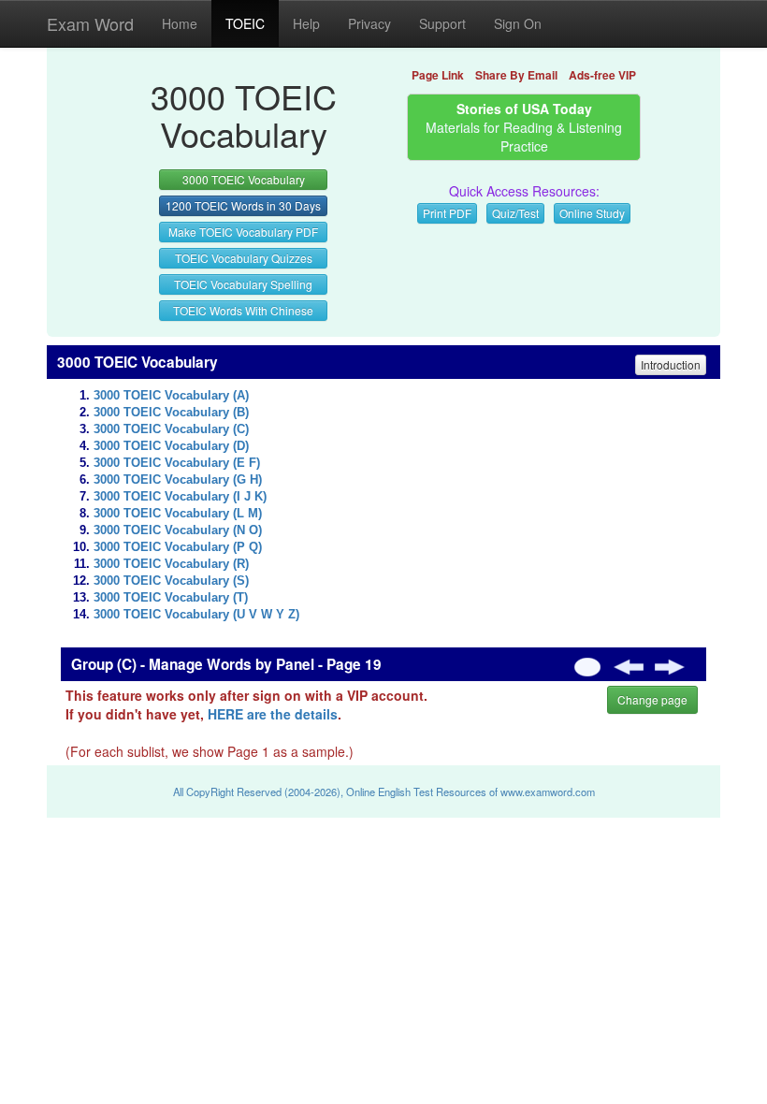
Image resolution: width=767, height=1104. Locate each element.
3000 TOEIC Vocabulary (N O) (178, 530)
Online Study (592, 213)
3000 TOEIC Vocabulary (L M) (178, 513)
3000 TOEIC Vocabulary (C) (171, 429)
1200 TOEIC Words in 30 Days (243, 205)
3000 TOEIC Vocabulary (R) (171, 564)
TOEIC (245, 23)
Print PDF (447, 213)
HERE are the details (273, 714)
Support (442, 23)
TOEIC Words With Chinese (243, 310)
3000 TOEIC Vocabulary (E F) (177, 463)
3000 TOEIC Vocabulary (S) (171, 581)
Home (179, 23)
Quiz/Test (515, 213)
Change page (652, 699)
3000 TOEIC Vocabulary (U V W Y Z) (196, 614)
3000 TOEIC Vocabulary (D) (171, 446)
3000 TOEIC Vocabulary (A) (171, 395)
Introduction (671, 364)
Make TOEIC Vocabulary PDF (243, 232)
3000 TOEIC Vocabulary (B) (171, 412)
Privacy (369, 23)
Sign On (518, 23)
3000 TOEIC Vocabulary (243, 179)
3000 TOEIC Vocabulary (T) (171, 597)
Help (306, 23)
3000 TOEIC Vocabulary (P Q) (178, 547)
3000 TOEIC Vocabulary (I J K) (180, 496)
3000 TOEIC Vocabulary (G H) (178, 480)
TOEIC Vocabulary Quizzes (243, 258)
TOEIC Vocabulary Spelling (243, 284)
